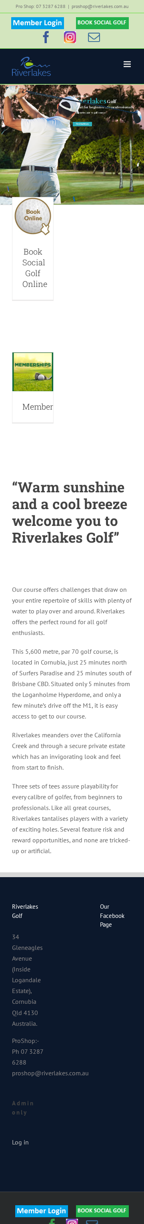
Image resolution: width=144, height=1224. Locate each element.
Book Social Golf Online (34, 267)
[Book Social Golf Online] (32, 216)
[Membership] (32, 371)
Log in (20, 1142)
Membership (46, 406)
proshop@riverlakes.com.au (100, 6)
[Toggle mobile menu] (128, 64)
